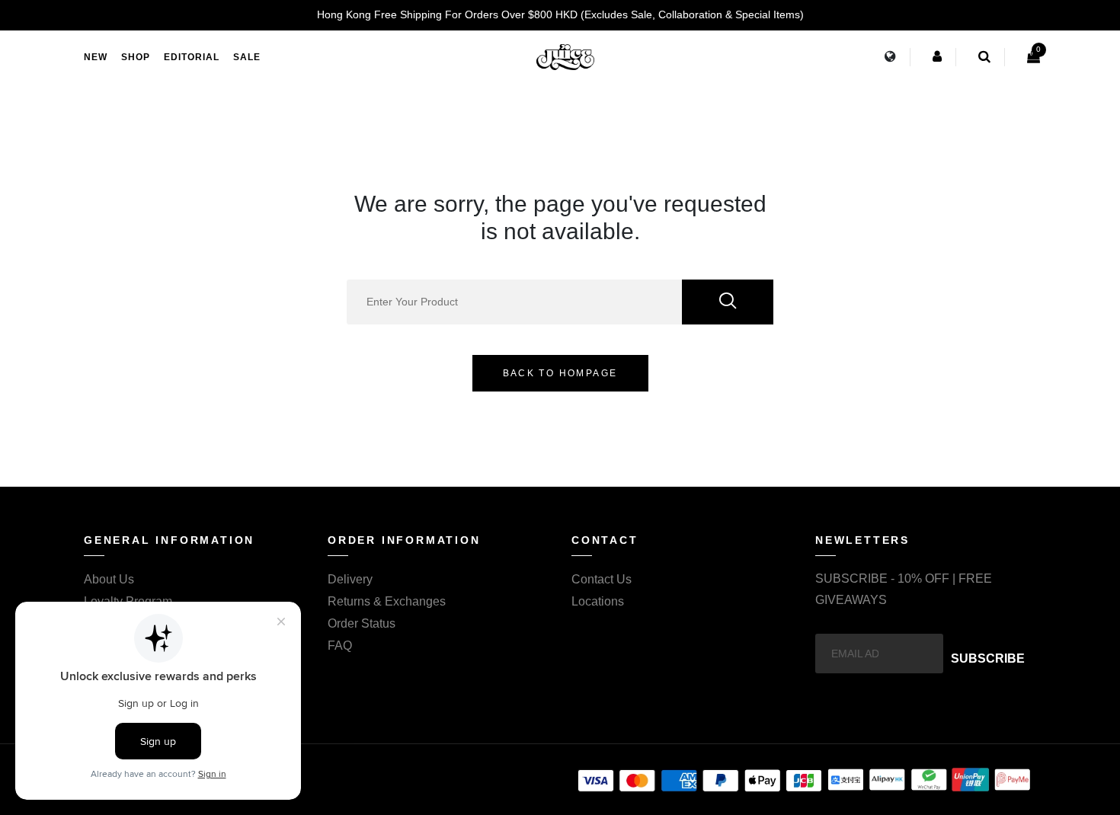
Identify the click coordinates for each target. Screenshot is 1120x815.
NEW (95, 57)
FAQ (340, 645)
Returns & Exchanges (387, 601)
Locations (597, 601)
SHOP (135, 57)
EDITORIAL (191, 57)
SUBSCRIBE (988, 658)
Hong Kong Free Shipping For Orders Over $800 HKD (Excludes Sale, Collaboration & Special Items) (560, 14)
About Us (109, 579)
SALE (247, 57)
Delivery (350, 579)
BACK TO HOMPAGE (560, 373)
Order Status (361, 623)
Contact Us (601, 579)
